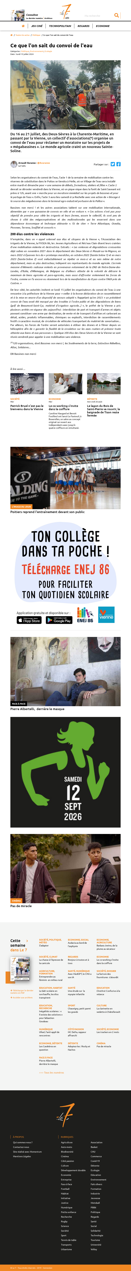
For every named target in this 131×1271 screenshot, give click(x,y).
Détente (92, 398)
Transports (66, 1244)
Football (65, 1188)
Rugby (64, 1221)
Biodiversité (67, 1151)
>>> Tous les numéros (51, 1072)
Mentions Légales (22, 1156)
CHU (93, 1151)
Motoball (95, 1202)
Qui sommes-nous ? (22, 1142)
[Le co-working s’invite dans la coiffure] (65, 383)
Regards (83, 26)
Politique (36, 35)
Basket (94, 1146)
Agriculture (67, 1142)
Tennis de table (68, 1239)
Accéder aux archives (23, 997)
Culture (65, 1165)
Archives (48, 18)
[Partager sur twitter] (112, 164)
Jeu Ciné (36, 26)
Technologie (97, 1235)
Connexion (47, 1268)
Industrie (95, 1193)
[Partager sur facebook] (118, 164)
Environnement (37, 51)
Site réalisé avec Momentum (27, 1151)
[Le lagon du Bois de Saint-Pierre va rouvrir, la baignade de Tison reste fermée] (104, 383)
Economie (102, 26)
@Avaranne (43, 162)
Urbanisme (66, 1249)
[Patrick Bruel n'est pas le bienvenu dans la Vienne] (27, 383)
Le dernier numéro (34, 18)
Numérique (66, 1207)
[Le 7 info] (66, 12)
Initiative (65, 1198)
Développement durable (73, 1170)
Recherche (66, 1216)
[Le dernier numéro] (18, 15)
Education (96, 1174)
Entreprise (66, 1179)
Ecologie (48, 51)
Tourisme (95, 1239)
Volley (94, 1249)
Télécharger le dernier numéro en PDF (21, 991)
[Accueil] (23, 26)
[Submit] (117, 15)
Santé (93, 1221)
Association (96, 1142)
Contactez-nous (21, 1146)
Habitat (65, 1193)
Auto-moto (66, 1146)
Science (65, 1226)
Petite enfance (68, 1212)
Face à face (66, 1184)
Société (14, 398)
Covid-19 (95, 1160)
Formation (96, 1188)
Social (94, 1226)
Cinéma (65, 1156)
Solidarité (95, 1230)
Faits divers (96, 1184)
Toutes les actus (22, 35)
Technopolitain (60, 26)
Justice (64, 1202)
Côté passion (67, 1160)
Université (96, 1244)
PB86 (93, 1207)
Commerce (96, 1156)
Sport (63, 1235)
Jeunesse (95, 1198)
